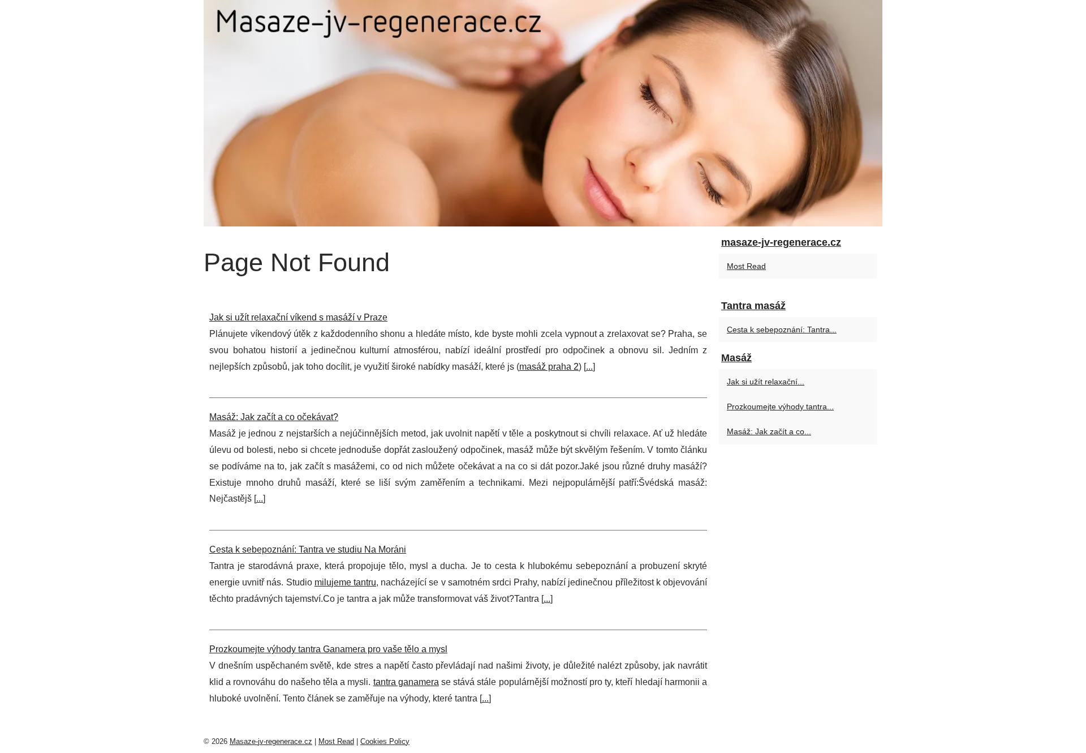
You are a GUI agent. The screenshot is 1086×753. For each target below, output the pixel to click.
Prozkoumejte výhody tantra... (780, 406)
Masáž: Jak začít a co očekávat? (273, 417)
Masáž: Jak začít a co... (769, 431)
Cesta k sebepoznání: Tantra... (782, 329)
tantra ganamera (406, 682)
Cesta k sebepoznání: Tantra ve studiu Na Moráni (307, 549)
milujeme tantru (345, 582)
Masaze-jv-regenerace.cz (271, 741)
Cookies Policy (385, 741)
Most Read (746, 266)
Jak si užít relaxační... (765, 381)
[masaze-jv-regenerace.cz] (543, 113)
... (589, 366)
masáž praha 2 (549, 366)
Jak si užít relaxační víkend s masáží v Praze (298, 317)
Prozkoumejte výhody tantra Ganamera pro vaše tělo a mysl (328, 649)
